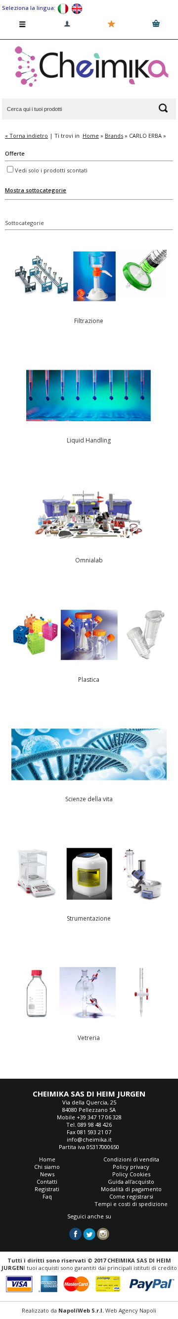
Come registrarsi (131, 1196)
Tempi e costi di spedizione (131, 1204)
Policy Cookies (131, 1174)
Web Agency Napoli (130, 1310)
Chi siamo (47, 1166)
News (47, 1174)
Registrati (47, 1189)
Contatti (47, 1181)
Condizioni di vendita (131, 1159)
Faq (47, 1196)
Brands (114, 135)
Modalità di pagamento (131, 1189)
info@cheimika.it (89, 1139)
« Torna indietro (26, 135)
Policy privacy (131, 1166)
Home (91, 135)
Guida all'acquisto (131, 1181)
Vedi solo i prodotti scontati (51, 170)
